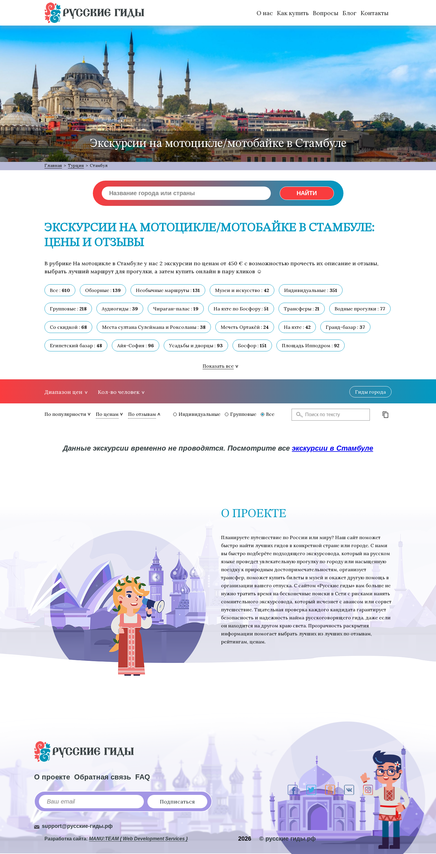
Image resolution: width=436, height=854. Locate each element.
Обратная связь (102, 777)
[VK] (349, 790)
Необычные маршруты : (168, 290)
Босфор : (252, 345)
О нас (265, 13)
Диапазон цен (63, 392)
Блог (350, 13)
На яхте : (297, 327)
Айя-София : (135, 345)
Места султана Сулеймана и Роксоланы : (154, 327)
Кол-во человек (118, 392)
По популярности (65, 414)
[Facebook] (292, 790)
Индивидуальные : (310, 290)
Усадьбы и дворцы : (196, 345)
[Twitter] (311, 790)
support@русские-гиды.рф (77, 826)
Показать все (218, 366)
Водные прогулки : (360, 309)
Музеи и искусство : (242, 290)
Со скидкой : (68, 327)
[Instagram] (368, 790)
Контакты (375, 13)
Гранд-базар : (345, 327)
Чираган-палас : (175, 309)
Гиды (370, 392)
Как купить (293, 13)
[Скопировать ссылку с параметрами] (386, 415)
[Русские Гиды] (94, 12)
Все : (60, 290)
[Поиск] (298, 415)
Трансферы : (301, 309)
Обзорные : (103, 290)
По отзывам (142, 414)
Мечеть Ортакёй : (245, 327)
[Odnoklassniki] (330, 790)
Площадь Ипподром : (310, 345)
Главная (53, 165)
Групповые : (68, 309)
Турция (76, 165)
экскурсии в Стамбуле (332, 448)
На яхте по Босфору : (241, 309)
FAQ (142, 777)
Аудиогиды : (120, 309)
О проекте (52, 777)
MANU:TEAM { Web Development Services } (138, 838)
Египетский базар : (76, 345)
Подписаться (177, 801)
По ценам (107, 414)
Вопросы (325, 13)
